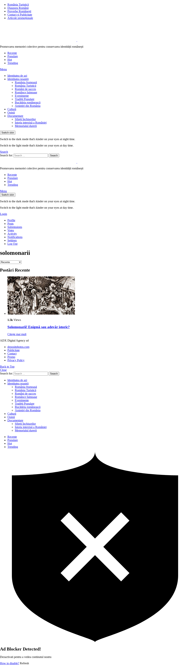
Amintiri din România (27, 105)
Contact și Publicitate (19, 14)
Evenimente (22, 95)
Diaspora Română (18, 7)
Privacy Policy (15, 360)
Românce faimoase (26, 92)
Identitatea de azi (17, 75)
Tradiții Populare (24, 99)
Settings (12, 240)
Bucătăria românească (27, 102)
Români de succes (25, 89)
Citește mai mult (16, 334)
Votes (10, 230)
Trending (12, 63)
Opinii (11, 112)
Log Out (12, 243)
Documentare (15, 115)
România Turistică (18, 4)
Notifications (14, 237)
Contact (12, 353)
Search (54, 155)
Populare (12, 56)
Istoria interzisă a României (31, 122)
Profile (11, 220)
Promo (11, 356)
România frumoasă (26, 82)
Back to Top (7, 366)
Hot (9, 59)
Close (3, 370)
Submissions (14, 227)
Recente (12, 53)
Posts (10, 223)
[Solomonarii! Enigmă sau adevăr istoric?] (98, 295)
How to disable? (9, 663)
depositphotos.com (18, 346)
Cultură (11, 109)
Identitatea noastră (18, 79)
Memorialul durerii (26, 125)
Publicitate (13, 350)
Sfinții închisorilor (25, 119)
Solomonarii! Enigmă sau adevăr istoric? (38, 327)
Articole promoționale (20, 18)
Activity (12, 233)
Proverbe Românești (19, 11)
